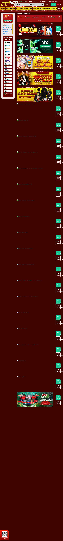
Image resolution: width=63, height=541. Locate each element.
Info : (3, 10)
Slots (17, 8)
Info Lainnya (59, 28)
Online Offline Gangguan (8, 94)
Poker (30, 8)
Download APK (25, 1)
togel (34, 8)
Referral (55, 8)
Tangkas (44, 8)
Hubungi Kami (44, 1)
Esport (44, 17)
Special (20, 17)
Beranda (3, 8)
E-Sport (13, 8)
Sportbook (8, 8)
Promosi (60, 8)
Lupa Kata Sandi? (53, 1)
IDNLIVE (21, 8)
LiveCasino (51, 17)
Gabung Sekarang (59, 33)
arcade (26, 8)
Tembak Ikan (50, 8)
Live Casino (39, 8)
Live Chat (34, 1)
